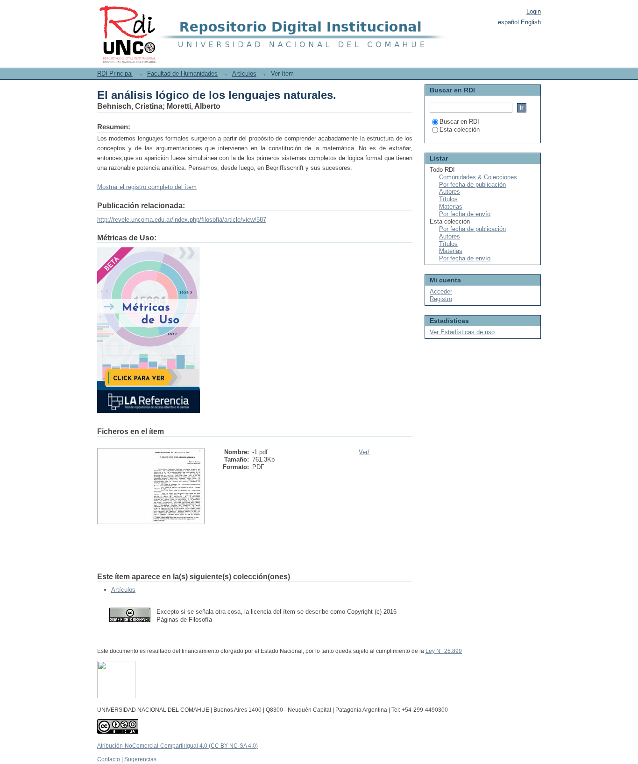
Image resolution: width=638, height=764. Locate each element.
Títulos (448, 199)
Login (533, 11)
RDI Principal (115, 73)
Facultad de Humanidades (182, 73)
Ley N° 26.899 (443, 651)
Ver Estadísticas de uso (462, 332)
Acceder (441, 291)
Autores (449, 191)
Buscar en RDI (459, 121)
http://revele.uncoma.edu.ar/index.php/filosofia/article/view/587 (181, 219)
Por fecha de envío (464, 213)
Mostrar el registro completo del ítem (147, 186)
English (531, 22)
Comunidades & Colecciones (478, 177)
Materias (450, 206)
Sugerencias (140, 759)
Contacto (108, 759)
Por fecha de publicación (472, 184)
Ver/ (364, 452)
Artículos (244, 73)
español (508, 22)
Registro (441, 298)
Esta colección (460, 129)
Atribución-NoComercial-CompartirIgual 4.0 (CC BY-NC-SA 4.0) (177, 746)
